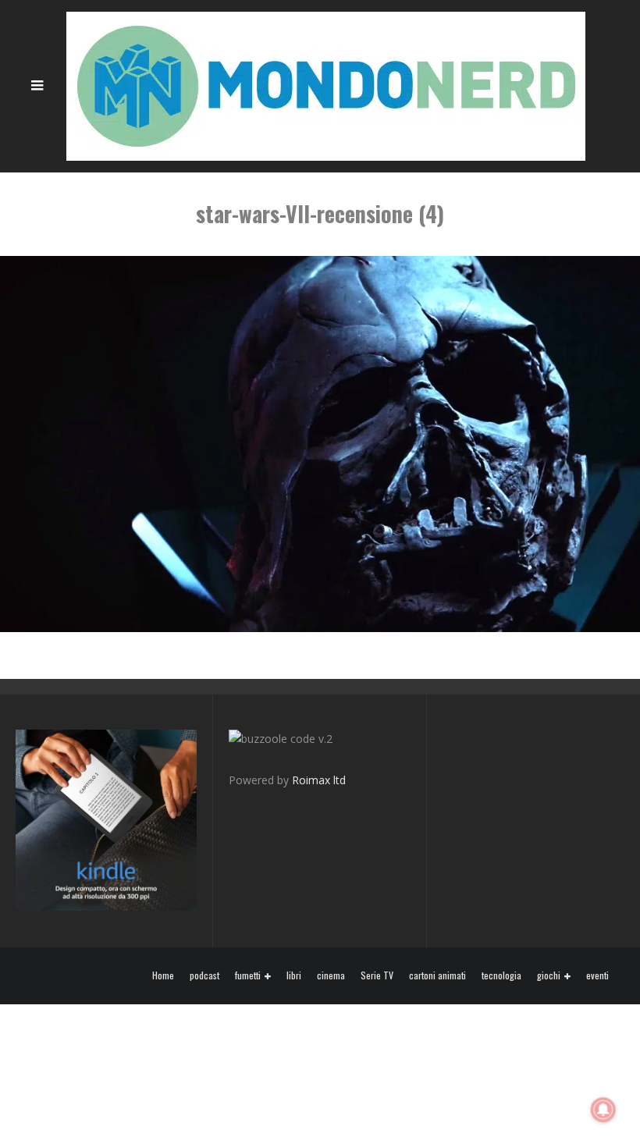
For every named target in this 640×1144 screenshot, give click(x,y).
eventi (597, 975)
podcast (204, 975)
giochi (548, 976)
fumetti (248, 976)
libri (293, 975)
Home (163, 975)
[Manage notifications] (603, 1109)
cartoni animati (437, 975)
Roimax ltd (319, 780)
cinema (331, 975)
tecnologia (501, 975)
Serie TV (377, 975)
